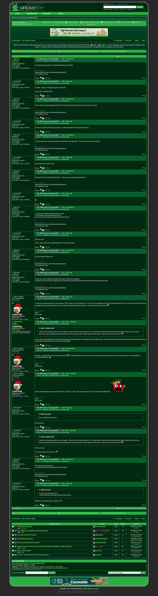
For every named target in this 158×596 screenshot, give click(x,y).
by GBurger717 (136, 548)
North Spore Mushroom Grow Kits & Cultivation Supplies (79, 51)
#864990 (39, 209)
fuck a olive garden (24, 551)
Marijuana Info (32, 13)
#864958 (39, 83)
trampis (98, 555)
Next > (137, 56)
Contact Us (130, 9)
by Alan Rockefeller (136, 540)
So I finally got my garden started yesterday (33, 531)
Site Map (122, 9)
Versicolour (69, 59)
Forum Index (45, 22)
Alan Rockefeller (101, 539)
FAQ (116, 9)
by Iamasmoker (136, 536)
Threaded (118, 40)
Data (46, 566)
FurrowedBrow (23, 566)
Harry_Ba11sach (34, 566)
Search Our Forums (121, 4)
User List (113, 22)
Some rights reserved (90, 589)
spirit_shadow (70, 322)
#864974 (39, 159)
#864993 (39, 235)
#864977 (39, 173)
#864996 (39, 274)
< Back (122, 56)
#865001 (39, 350)
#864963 (39, 101)
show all (142, 56)
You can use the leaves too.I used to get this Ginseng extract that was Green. (55, 492)
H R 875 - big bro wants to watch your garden (33, 555)
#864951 (39, 61)
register (104, 45)
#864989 (39, 195)
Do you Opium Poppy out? (48, 415)
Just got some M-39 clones (27, 535)
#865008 (39, 432)
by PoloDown (136, 552)
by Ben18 (136, 556)
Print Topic (38, 569)
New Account (27, 24)
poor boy (99, 551)
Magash (41, 566)
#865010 (39, 461)
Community (46, 13)
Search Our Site (109, 4)
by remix (136, 528)
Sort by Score (29, 569)
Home (17, 13)
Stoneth (51, 566)
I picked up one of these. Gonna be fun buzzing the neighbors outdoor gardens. (45, 546)
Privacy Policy (108, 9)
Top (145, 78)
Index (137, 40)
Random (137, 22)
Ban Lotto (38, 314)
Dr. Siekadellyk (58, 566)
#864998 (39, 298)
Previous (128, 40)
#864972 (39, 137)
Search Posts (58, 22)
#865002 (39, 375)
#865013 (39, 485)
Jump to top (17, 508)
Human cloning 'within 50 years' (29, 542)
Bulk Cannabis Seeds (48, 51)
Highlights (85, 22)
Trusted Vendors (73, 22)
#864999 (39, 323)
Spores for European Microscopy (114, 51)
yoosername (69, 348)
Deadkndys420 (101, 542)
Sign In (16, 24)
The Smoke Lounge (28, 40)
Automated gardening (25, 539)
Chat (121, 22)
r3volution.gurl (101, 526)
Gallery (60, 13)
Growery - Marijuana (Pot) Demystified (29, 7)
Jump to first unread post (21, 56)
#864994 (39, 252)
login (94, 45)
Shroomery (91, 24)
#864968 (39, 123)
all (25, 528)
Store (129, 22)
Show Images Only (18, 569)
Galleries (96, 22)
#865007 (39, 409)
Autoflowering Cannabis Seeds (29, 51)
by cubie (136, 532)
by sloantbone (136, 544)
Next (143, 40)
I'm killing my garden (25, 526)
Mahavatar (99, 535)
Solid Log (68, 81)
